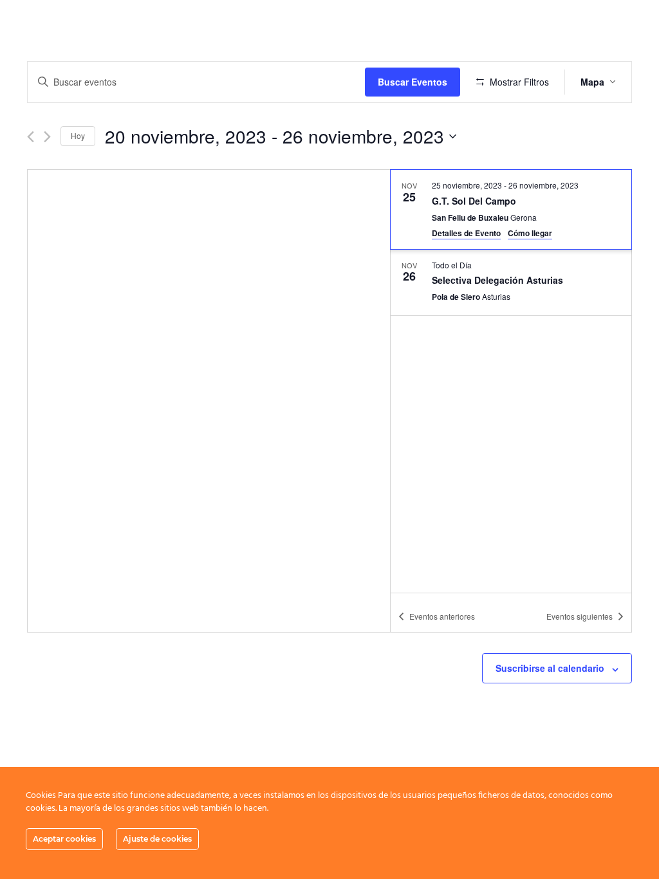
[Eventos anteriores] (30, 137)
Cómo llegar (530, 233)
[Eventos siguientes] (47, 137)
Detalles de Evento (466, 233)
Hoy (78, 135)
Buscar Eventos (412, 81)
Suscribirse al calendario (550, 668)
